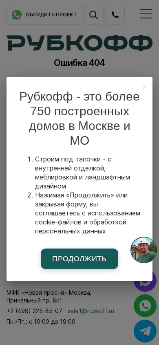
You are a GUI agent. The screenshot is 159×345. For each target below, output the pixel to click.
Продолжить (79, 259)
